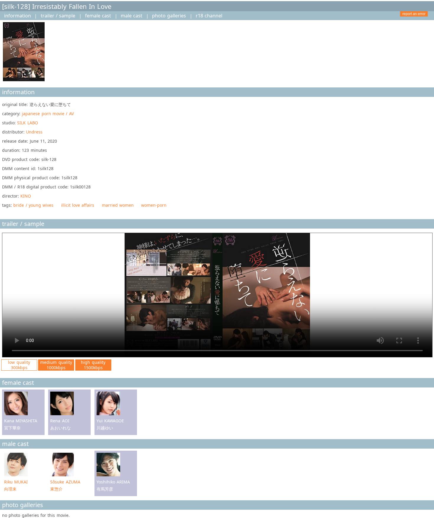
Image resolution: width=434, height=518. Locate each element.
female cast (98, 15)
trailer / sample (58, 15)
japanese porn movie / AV (48, 113)
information (17, 15)
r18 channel (209, 15)
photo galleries (169, 15)
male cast (131, 15)
